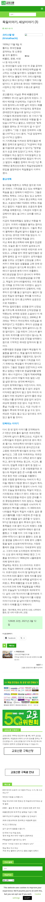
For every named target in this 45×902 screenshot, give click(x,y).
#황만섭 (11, 645)
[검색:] (22, 14)
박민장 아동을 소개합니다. (12, 797)
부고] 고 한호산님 (9, 824)
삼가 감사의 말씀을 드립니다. (13, 828)
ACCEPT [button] (27, 898)
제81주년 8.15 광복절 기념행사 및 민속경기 (19, 816)
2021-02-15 (8, 28)
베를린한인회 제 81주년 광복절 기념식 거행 (19, 812)
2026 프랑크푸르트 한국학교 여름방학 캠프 (19, 820)
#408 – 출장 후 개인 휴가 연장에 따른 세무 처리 (21, 808)
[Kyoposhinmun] (22, 4)
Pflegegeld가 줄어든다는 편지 (14, 839)
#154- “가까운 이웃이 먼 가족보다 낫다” (18, 844)
